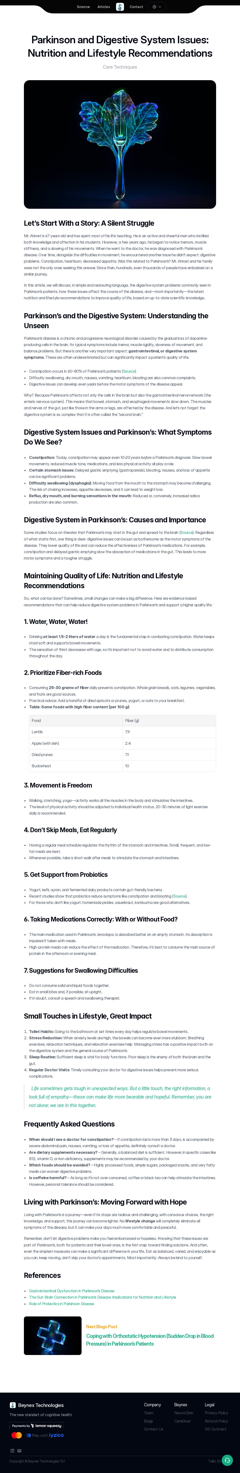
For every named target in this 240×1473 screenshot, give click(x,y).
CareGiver (182, 1421)
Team (148, 1412)
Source (129, 371)
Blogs (148, 1421)
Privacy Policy (216, 1412)
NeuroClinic (184, 1412)
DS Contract (215, 1429)
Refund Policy (216, 1421)
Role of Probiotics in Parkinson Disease (61, 1303)
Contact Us (153, 1429)
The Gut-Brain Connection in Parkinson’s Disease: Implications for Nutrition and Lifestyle (102, 1297)
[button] (227, 1460)
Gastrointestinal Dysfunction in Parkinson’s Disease (71, 1290)
